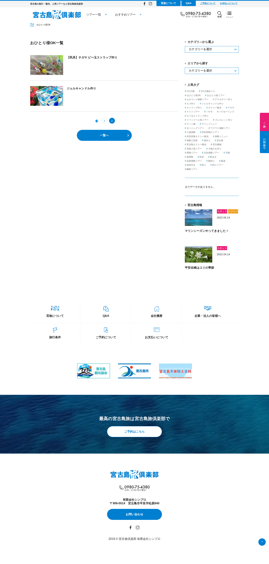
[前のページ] (97, 121)
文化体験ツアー (211, 152)
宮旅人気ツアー (194, 148)
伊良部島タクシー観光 (198, 136)
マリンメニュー (209, 124)
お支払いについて (229, 3)
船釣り (211, 161)
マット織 (191, 124)
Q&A (188, 3)
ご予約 (264, 121)
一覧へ (104, 135)
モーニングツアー (195, 128)
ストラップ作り (194, 107)
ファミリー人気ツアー (198, 120)
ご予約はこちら (134, 431)
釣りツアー (217, 165)
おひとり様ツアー (216, 95)
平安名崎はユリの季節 (199, 267)
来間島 (190, 157)
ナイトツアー (193, 111)
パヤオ (209, 111)
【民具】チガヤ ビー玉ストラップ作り (92, 57)
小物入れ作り (214, 148)
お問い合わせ (264, 142)
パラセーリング (226, 111)
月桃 (227, 152)
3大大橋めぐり (208, 91)
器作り (207, 140)
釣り (204, 165)
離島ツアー (192, 169)
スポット (222, 211)
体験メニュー (221, 136)
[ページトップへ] (262, 542)
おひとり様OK (194, 95)
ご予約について (208, 3)
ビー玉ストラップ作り (198, 116)
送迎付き (191, 165)
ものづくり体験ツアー (198, 99)
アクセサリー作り (223, 99)
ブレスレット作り (223, 120)
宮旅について (168, 3)
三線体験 (191, 132)
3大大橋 (191, 91)
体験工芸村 (192, 140)
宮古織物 (217, 144)
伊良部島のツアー (210, 132)
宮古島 (220, 140)
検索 (219, 16)
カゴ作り (191, 103)
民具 (201, 157)
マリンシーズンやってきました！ (207, 230)
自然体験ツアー (194, 161)
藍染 (223, 161)
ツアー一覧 (93, 14)
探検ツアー (192, 152)
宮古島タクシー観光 (196, 144)
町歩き (213, 157)
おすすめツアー (125, 14)
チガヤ (231, 107)
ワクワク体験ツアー (220, 128)
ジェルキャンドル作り (81, 88)
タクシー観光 (214, 107)
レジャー (233, 211)
